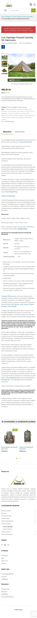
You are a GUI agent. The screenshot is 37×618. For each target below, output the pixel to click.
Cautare (33, 10)
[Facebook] (2, 545)
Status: (3, 92)
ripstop (13, 117)
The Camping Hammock (13, 377)
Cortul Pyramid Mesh (26, 142)
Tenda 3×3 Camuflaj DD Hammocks (26, 448)
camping (25, 109)
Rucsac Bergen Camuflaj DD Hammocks (9, 448)
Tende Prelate (5, 518)
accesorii (26, 304)
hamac (26, 115)
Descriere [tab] (7, 132)
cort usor (24, 113)
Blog (2, 558)
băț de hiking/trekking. (11, 191)
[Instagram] (8, 545)
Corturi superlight (12, 107)
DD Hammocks (12, 43)
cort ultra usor (17, 113)
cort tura (10, 113)
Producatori (4, 555)
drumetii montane (19, 115)
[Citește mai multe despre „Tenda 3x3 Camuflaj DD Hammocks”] (27, 444)
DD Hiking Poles (22, 228)
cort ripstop (20, 111)
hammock (32, 115)
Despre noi (4, 560)
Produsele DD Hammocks (8, 296)
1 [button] (16, 458)
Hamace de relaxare (7, 534)
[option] (4, 56)
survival (3, 119)
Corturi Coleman (7, 529)
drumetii (10, 115)
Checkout (4, 576)
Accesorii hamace (6, 516)
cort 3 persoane (11, 111)
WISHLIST (4, 591)
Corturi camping (22, 107)
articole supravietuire (11, 109)
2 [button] (18, 458)
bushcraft (20, 109)
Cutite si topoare (6, 531)
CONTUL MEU (5, 589)
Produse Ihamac (6, 117)
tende (21, 304)
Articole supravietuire (7, 521)
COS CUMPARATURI (7, 574)
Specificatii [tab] (20, 132)
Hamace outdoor (6, 510)
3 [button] (20, 458)
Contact (3, 563)
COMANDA (4, 579)
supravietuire (28, 117)
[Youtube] (5, 545)
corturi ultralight (12, 306)
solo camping (20, 117)
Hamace (16, 304)
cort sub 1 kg (28, 111)
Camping (3, 513)
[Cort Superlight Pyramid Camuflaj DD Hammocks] (3, 47)
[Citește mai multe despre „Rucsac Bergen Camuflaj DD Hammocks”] (9, 444)
